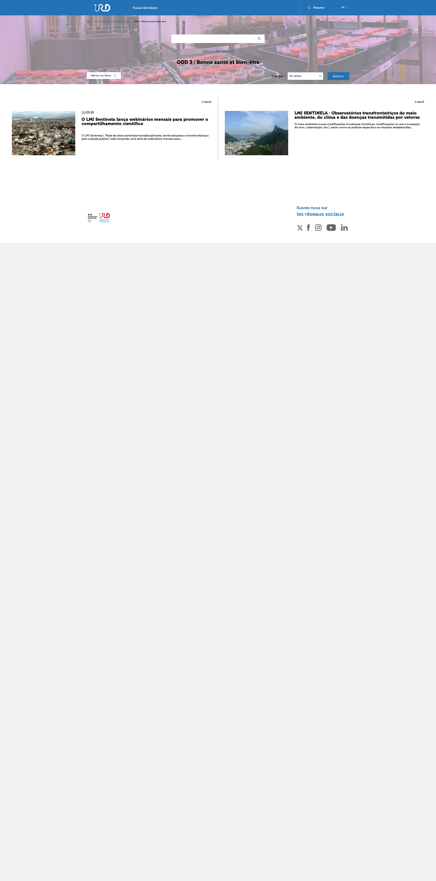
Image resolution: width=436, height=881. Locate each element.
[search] (323, 7)
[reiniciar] (251, 38)
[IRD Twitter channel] (300, 227)
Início (88, 22)
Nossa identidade (145, 7)
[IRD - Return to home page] (102, 7)
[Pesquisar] (260, 38)
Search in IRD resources (218, 51)
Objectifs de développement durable (111, 21)
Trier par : (278, 76)
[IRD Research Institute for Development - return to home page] (99, 218)
